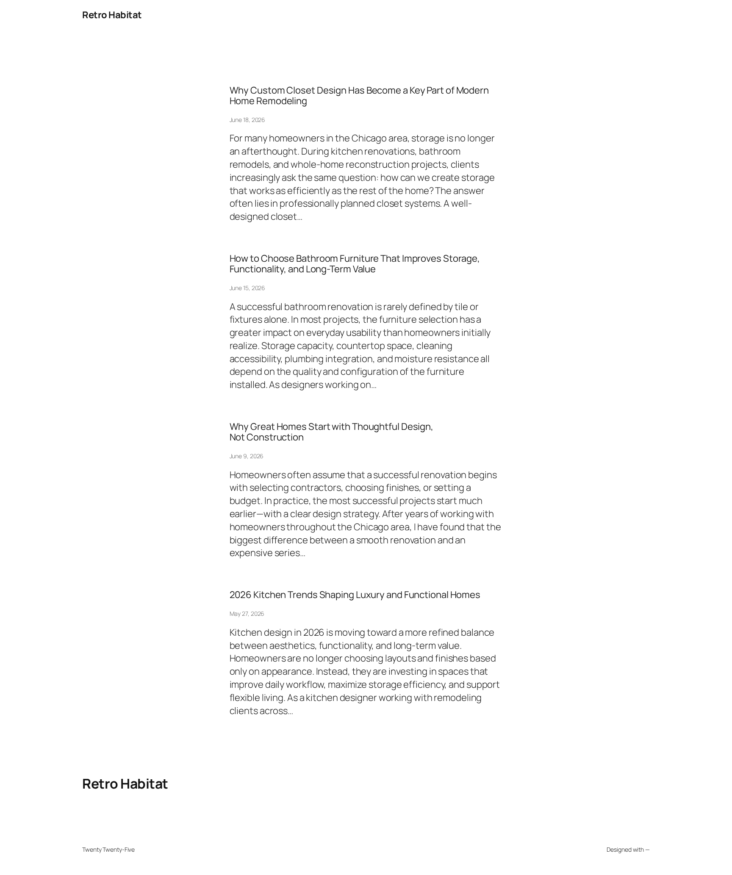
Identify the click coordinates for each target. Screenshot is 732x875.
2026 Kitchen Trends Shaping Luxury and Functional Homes (355, 595)
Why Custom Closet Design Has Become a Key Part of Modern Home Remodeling (359, 95)
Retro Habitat (112, 14)
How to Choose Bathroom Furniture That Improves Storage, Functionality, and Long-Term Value (355, 263)
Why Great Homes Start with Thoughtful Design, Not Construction (332, 432)
